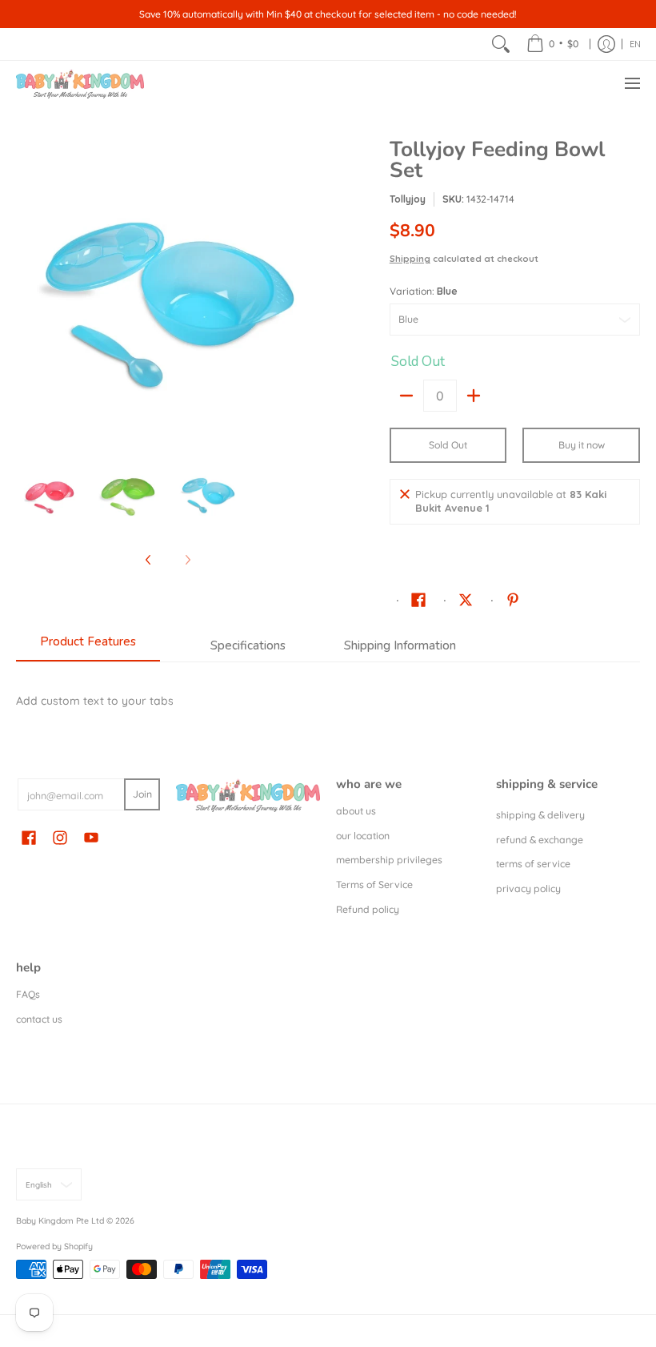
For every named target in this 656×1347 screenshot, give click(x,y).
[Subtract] (406, 395)
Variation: (424, 291)
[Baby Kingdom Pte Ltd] (80, 84)
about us (356, 811)
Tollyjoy (408, 199)
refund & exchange (539, 840)
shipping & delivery (540, 815)
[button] (418, 599)
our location (363, 836)
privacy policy (528, 889)
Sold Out (448, 445)
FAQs (28, 994)
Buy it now (581, 445)
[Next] (308, 290)
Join (142, 794)
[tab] (88, 646)
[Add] (473, 395)
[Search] (500, 44)
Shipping (410, 258)
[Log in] (606, 44)
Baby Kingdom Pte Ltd (60, 1220)
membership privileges (389, 860)
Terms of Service (374, 885)
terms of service (533, 864)
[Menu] (631, 84)
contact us (39, 1019)
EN (635, 44)
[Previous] (27, 290)
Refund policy (367, 909)
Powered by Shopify (54, 1246)
